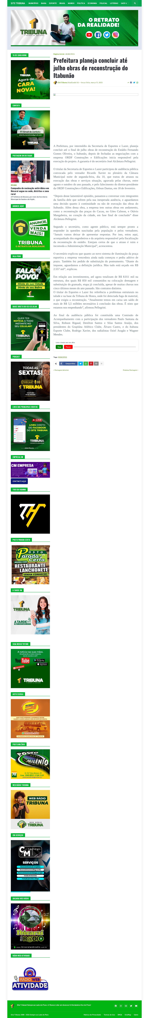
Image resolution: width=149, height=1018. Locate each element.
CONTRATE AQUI (19, 481)
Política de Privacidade (92, 1015)
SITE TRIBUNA (18, 3)
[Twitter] (134, 82)
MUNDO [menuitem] (71, 3)
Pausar (68, 347)
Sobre (136, 1015)
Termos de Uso (109, 1015)
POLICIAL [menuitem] (103, 3)
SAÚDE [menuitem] (124, 3)
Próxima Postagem (130, 370)
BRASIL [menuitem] (62, 3)
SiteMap (128, 1015)
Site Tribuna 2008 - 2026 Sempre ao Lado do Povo (29, 1015)
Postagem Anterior (62, 370)
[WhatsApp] (137, 82)
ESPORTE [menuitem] (53, 3)
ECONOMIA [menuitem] (92, 3)
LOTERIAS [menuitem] (114, 3)
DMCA (120, 1015)
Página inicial (58, 54)
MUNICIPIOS (70, 54)
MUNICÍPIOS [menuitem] (33, 3)
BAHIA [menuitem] (43, 3)
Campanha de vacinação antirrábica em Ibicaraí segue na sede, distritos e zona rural (30, 191)
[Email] (96, 364)
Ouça (59, 347)
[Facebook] (131, 82)
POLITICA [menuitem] (81, 3)
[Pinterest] (91, 364)
